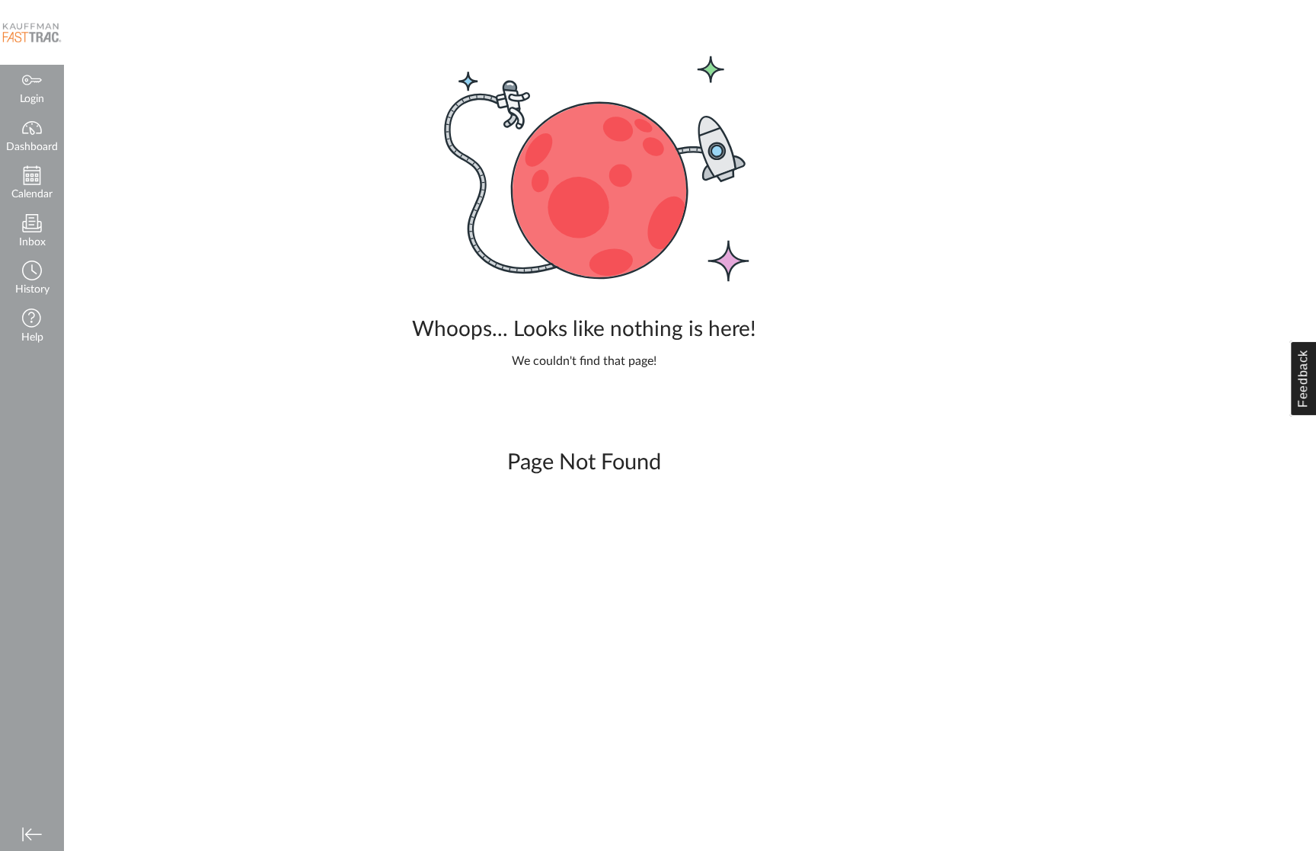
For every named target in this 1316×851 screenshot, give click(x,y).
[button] (32, 279)
